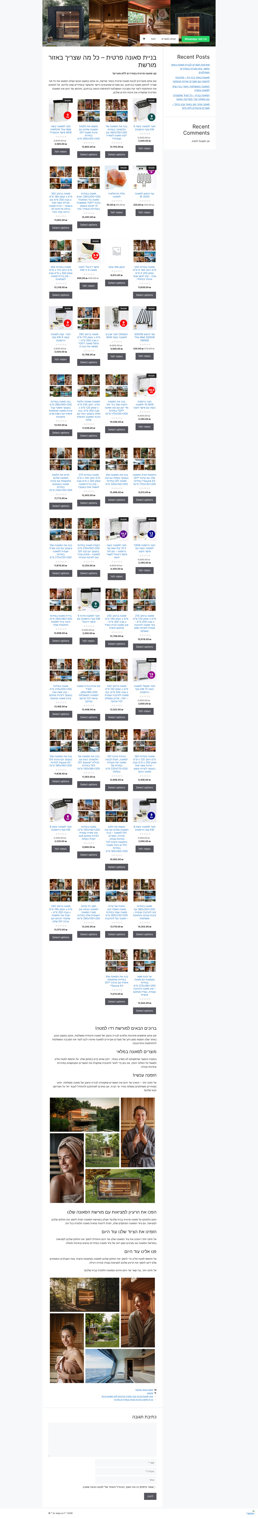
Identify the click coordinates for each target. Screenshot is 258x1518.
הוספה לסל (145, 148)
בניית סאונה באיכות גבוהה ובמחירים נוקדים (133, 1399)
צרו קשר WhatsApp (196, 38)
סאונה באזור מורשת (144, 1389)
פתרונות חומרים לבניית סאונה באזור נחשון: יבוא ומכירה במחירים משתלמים (190, 68)
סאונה (53, 39)
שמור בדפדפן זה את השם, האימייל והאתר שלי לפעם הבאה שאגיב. (117, 1486)
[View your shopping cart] (144, 38)
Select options (116, 154)
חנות (153, 38)
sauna (150, 1393)
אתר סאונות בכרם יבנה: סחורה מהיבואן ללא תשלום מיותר (127, 1396)
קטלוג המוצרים (169, 38)
